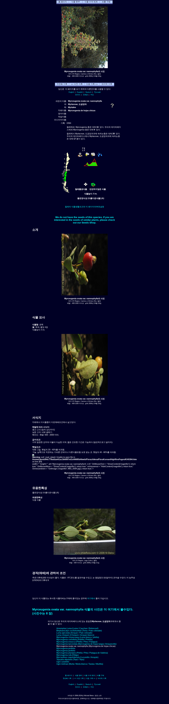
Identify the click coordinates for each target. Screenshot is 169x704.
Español (80, 92)
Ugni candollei (62, 662)
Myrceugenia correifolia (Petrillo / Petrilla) (74, 639)
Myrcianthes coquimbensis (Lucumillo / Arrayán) (77, 657)
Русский (97, 92)
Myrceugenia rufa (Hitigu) (67, 655)
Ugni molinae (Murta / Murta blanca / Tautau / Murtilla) (79, 664)
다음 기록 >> (90, 678)
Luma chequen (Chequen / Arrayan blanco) (75, 635)
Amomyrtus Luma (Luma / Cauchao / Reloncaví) (77, 628)
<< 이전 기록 (79, 678)
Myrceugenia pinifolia (65, 648)
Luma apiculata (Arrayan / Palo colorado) (74, 633)
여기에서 (91, 598)
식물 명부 (78, 675)
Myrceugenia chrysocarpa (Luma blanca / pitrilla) (77, 637)
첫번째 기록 (67, 678)
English (71, 92)
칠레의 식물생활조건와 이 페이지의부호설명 (84, 207)
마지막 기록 (102, 678)
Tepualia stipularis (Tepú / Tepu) (70, 659)
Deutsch (88, 92)
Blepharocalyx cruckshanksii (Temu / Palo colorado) (79, 631)
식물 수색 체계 (89, 675)
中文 (92, 95)
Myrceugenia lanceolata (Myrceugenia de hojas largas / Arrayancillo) (86, 644)
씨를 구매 (100, 675)
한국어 (77, 95)
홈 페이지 (68, 675)
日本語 (85, 95)
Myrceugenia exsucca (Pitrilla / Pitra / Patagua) (76, 642)
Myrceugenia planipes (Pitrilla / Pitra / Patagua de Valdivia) (82, 653)
